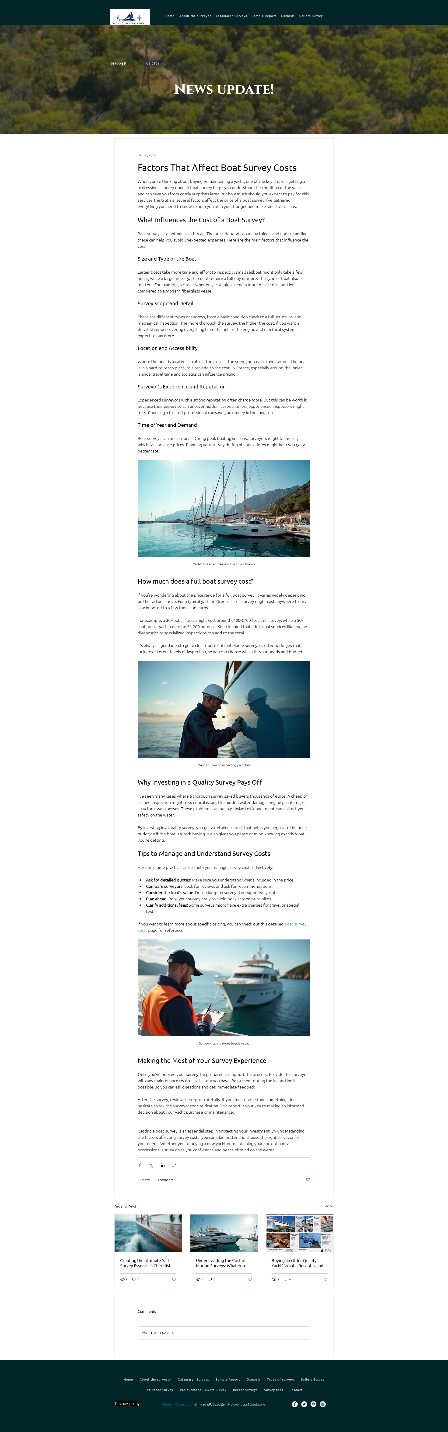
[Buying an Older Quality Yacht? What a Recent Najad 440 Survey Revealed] (299, 1233)
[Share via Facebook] (140, 1165)
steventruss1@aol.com (248, 1404)
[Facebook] (295, 1404)
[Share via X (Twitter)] (151, 1165)
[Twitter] (304, 1404)
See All (329, 1205)
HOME (119, 64)
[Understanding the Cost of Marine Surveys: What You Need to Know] (224, 1233)
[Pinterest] (313, 1404)
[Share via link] (174, 1165)
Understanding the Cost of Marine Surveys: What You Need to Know (221, 1263)
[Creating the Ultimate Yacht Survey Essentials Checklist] (148, 1233)
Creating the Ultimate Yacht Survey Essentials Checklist (146, 1263)
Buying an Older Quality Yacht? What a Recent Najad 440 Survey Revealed (297, 1263)
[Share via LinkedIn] (163, 1165)
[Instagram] (323, 1404)
